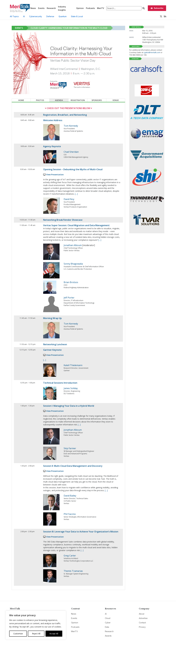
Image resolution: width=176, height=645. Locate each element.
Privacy (142, 627)
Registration (78, 100)
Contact (142, 622)
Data (107, 627)
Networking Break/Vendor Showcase (62, 219)
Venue (115, 100)
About (141, 614)
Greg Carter (70, 555)
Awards (108, 636)
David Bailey (70, 495)
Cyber (108, 622)
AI (24, 16)
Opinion (80, 8)
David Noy (69, 199)
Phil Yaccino (70, 514)
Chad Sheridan (71, 151)
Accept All (54, 633)
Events (41, 8)
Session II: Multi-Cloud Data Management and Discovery (72, 465)
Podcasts (90, 8)
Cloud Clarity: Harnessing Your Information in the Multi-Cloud (69, 27)
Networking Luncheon (55, 344)
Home (21, 100)
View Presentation (55, 174)
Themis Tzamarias (73, 570)
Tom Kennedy (71, 125)
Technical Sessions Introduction (60, 382)
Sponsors (97, 100)
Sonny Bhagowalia (73, 263)
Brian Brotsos (71, 282)
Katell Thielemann (73, 365)
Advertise (143, 618)
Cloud (107, 618)
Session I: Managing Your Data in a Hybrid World (68, 405)
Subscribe (158, 8)
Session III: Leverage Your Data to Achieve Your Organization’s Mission (80, 531)
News (33, 8)
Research (51, 8)
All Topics (14, 16)
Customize (18, 633)
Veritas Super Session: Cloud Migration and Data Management (76, 225)
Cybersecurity (35, 16)
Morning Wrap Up (52, 318)
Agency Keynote (52, 146)
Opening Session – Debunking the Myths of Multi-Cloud (72, 169)
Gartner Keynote (52, 349)
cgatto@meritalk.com (152, 52)
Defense (50, 16)
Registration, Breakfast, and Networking (65, 114)
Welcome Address (52, 120)
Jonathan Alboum (73, 245)
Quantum (63, 16)
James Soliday (71, 388)
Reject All (36, 633)
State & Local (77, 16)
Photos (40, 100)
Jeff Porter (69, 297)
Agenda (59, 100)
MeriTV (100, 8)
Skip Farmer (70, 448)
